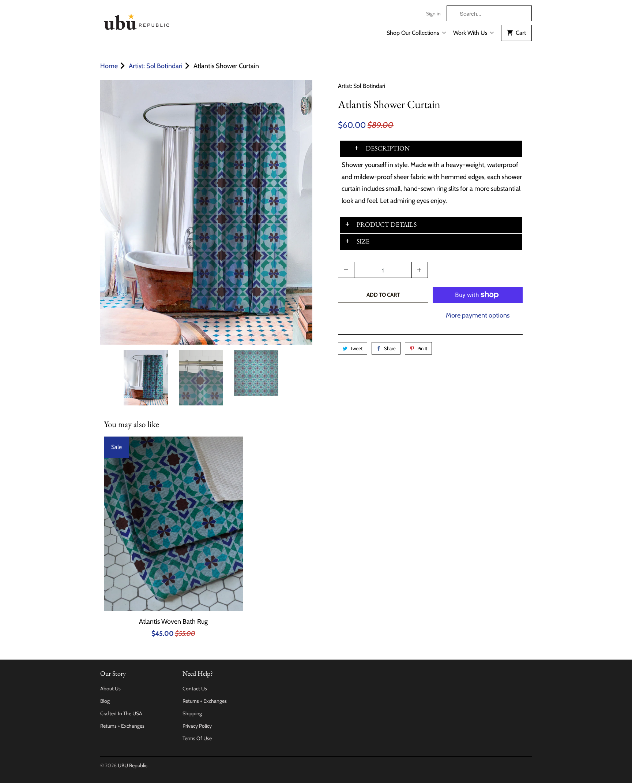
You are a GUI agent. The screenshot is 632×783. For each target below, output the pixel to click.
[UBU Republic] (137, 20)
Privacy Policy (197, 726)
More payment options (477, 315)
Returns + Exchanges (122, 726)
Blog (105, 701)
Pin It (422, 348)
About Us (110, 688)
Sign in (433, 13)
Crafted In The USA (121, 713)
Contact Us (195, 688)
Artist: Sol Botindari (361, 85)
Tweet (356, 348)
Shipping (192, 713)
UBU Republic (132, 765)
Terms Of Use (197, 738)
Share (390, 348)
